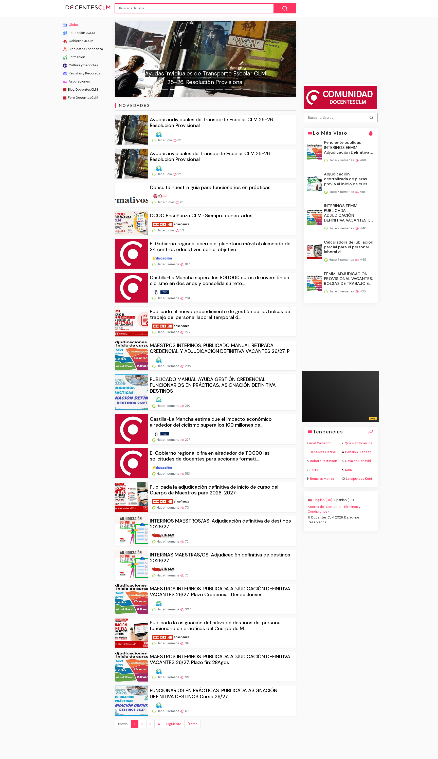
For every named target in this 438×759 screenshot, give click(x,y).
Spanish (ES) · (344, 499)
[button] (128, 59)
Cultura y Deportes (83, 65)
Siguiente (173, 724)
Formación (76, 57)
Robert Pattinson (323, 461)
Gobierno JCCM (80, 41)
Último (192, 724)
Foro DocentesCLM (83, 97)
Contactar (334, 506)
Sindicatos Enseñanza (85, 49)
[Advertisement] (84, 182)
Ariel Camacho (320, 443)
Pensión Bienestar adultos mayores (372, 452)
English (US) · (323, 499)
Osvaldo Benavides (360, 461)
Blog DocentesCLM (83, 89)
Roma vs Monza (322, 478)
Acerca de (316, 506)
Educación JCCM (81, 33)
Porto (313, 470)
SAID (348, 470)
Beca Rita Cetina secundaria (332, 452)
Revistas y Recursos (84, 73)
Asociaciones (79, 81)
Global (73, 25)
